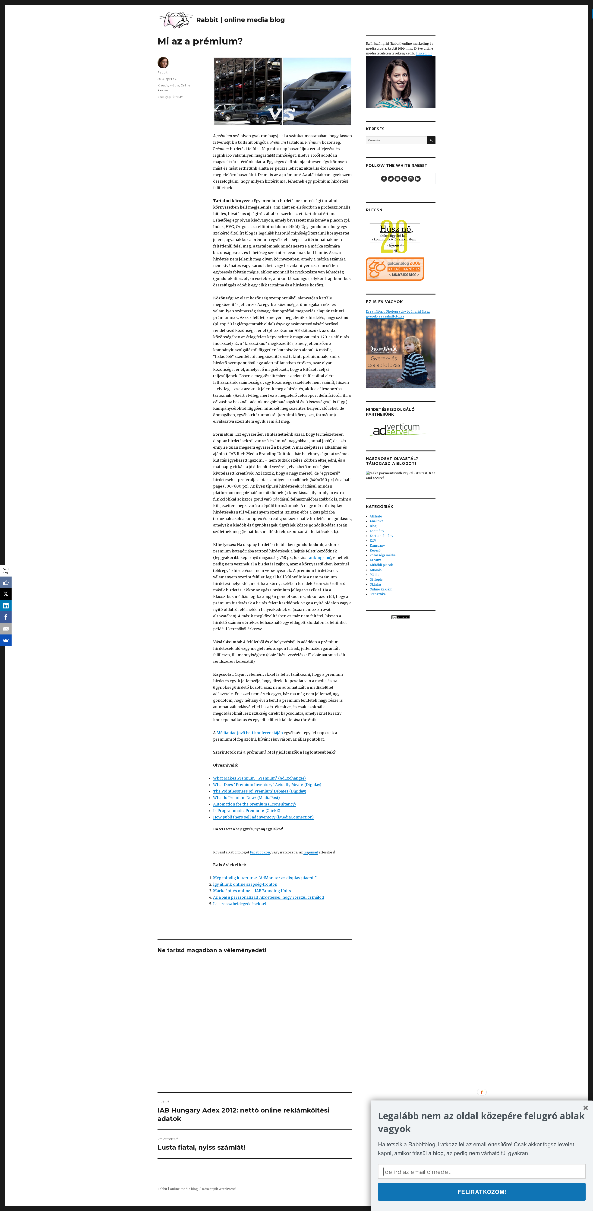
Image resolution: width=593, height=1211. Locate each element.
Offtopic (376, 580)
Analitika (376, 521)
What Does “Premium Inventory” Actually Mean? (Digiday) (267, 784)
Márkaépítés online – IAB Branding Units (252, 890)
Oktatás (376, 584)
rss (305, 852)
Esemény (377, 531)
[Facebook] (6, 617)
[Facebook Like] (6, 582)
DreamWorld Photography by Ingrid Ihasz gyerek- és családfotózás (398, 314)
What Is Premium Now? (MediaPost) (246, 797)
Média (174, 85)
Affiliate (376, 516)
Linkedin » (424, 53)
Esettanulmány (381, 536)
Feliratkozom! (481, 1192)
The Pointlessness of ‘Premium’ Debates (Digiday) (259, 791)
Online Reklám (381, 589)
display (163, 96)
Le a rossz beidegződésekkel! (240, 903)
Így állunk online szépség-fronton (245, 884)
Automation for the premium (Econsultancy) (254, 804)
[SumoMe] (6, 640)
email (313, 852)
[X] (6, 594)
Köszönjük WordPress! (219, 1189)
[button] (482, 1122)
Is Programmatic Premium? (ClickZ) (246, 810)
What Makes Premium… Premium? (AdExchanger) (259, 778)
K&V (373, 541)
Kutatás (376, 570)
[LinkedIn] (6, 605)
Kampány (377, 546)
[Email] (6, 628)
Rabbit (162, 72)
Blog (373, 526)
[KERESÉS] (431, 140)
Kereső (375, 550)
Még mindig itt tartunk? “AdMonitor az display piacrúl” (265, 877)
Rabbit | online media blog (178, 1189)
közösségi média (383, 555)
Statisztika (378, 594)
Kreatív (163, 85)
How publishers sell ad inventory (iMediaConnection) (263, 817)
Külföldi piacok (381, 565)
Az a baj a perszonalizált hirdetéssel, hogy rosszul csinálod (268, 897)
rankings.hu (318, 557)
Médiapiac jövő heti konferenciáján (250, 732)
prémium (176, 96)
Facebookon (260, 852)
